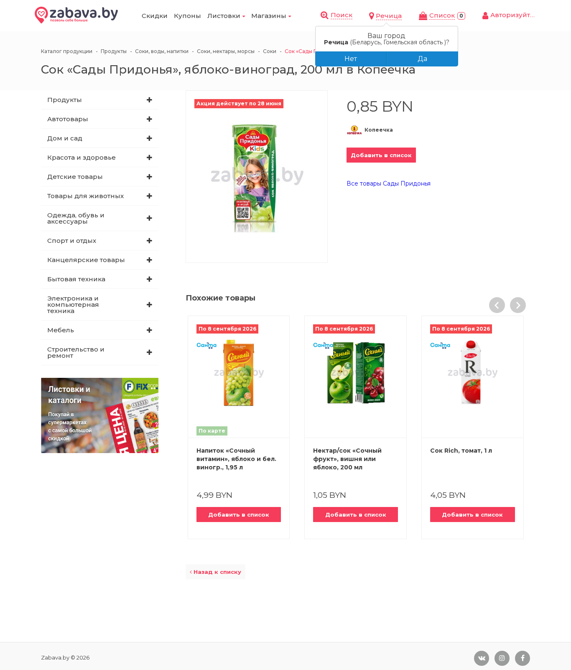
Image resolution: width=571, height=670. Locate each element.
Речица (389, 16)
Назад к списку (216, 571)
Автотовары (67, 119)
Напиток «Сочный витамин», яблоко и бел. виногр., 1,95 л (236, 459)
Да (422, 59)
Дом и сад (64, 138)
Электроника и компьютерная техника (73, 304)
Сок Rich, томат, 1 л (461, 450)
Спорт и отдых (71, 241)
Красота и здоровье (81, 157)
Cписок (442, 15)
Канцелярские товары (86, 260)
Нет (350, 59)
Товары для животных (85, 196)
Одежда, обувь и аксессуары (76, 218)
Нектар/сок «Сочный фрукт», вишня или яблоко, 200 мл (347, 459)
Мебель (60, 330)
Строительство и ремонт (76, 352)
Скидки (155, 16)
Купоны (187, 16)
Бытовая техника (76, 279)
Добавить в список (381, 155)
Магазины (268, 16)
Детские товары (75, 177)
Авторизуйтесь (516, 15)
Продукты (64, 100)
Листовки (223, 16)
